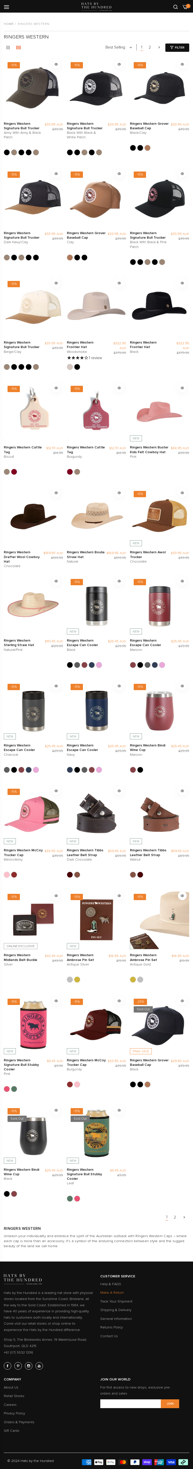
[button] (56, 64)
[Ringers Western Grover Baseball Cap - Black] (140, 148)
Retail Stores (14, 1396)
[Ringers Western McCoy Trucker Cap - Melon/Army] (7, 875)
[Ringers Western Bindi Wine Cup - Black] (140, 770)
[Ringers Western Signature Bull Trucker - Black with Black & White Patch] (29, 152)
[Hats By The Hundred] (96, 7)
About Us (11, 1387)
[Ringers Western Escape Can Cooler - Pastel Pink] (99, 665)
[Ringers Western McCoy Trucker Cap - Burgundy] (14, 875)
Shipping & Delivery (115, 1310)
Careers (10, 1405)
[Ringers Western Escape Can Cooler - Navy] (92, 665)
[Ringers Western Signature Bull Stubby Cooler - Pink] (7, 1089)
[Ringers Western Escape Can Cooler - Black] (70, 665)
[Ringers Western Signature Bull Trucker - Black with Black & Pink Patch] (21, 152)
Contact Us (109, 1336)
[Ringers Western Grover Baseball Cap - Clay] (147, 148)
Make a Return (112, 1292)
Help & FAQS (110, 1284)
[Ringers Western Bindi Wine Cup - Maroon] (133, 770)
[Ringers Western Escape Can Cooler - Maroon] (84, 665)
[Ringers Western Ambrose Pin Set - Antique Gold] (77, 980)
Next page (159, 47)
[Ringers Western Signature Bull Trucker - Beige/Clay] (14, 152)
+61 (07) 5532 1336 (18, 1352)
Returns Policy (111, 1327)
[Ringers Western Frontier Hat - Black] (77, 367)
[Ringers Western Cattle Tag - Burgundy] (14, 472)
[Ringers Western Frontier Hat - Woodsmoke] (70, 367)
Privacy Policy (14, 1413)
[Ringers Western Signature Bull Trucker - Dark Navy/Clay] (36, 152)
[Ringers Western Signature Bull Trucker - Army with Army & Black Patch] (7, 152)
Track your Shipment (116, 1301)
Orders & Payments (19, 1422)
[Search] (175, 6)
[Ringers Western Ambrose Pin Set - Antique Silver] (70, 980)
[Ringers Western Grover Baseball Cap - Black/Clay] (133, 148)
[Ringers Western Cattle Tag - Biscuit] (7, 472)
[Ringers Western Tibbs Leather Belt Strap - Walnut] (77, 875)
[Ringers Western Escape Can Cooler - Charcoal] (77, 665)
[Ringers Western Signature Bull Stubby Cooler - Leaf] (14, 1089)
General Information (116, 1319)
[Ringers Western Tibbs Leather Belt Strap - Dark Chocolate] (70, 875)
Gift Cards (11, 1431)
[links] (8, 1366)
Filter (179, 48)
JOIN (170, 1404)
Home (9, 24)
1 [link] (141, 47)
